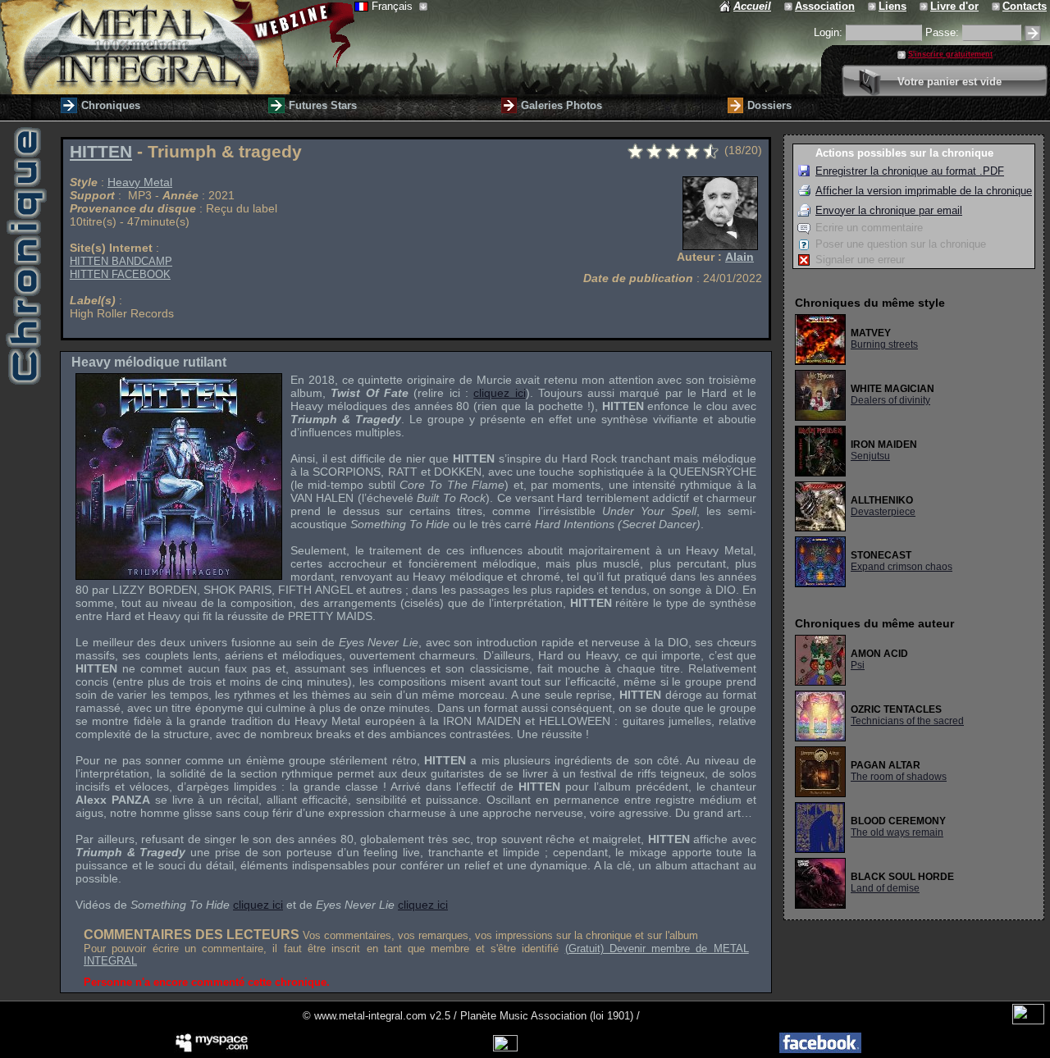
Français (393, 6)
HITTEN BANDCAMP (121, 261)
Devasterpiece (883, 512)
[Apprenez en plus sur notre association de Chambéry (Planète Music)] (789, 6)
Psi (858, 665)
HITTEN (101, 152)
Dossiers (769, 105)
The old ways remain (897, 832)
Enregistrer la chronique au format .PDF (909, 171)
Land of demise (885, 888)
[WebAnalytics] (1028, 1021)
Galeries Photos (561, 105)
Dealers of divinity (890, 400)
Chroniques (110, 105)
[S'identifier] (1033, 33)
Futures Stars (323, 105)
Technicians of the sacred (907, 721)
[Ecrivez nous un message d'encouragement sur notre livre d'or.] (925, 6)
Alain (739, 256)
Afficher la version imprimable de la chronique (923, 191)
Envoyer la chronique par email (888, 210)
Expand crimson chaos (901, 566)
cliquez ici (499, 392)
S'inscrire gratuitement (950, 54)
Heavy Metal (139, 182)
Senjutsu (870, 456)
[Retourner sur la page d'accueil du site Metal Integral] (177, 47)
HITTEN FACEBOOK (120, 274)
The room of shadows (899, 776)
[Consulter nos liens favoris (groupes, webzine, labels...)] (873, 6)
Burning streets (884, 344)
